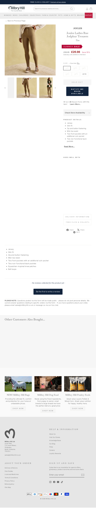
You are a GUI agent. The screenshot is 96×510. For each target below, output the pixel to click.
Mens (15, 15)
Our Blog (52, 444)
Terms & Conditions (11, 477)
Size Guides (9, 471)
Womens (8, 15)
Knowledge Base (55, 440)
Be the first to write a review (48, 291)
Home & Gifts (70, 15)
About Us (52, 434)
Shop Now (18, 408)
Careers (52, 450)
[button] (48, 290)
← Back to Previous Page (15, 21)
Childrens (24, 15)
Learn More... (74, 104)
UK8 (67, 68)
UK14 (67, 74)
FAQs (51, 447)
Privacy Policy (10, 481)
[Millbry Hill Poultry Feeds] (77, 383)
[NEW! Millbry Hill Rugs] (18, 383)
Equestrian (35, 15)
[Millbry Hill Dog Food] (48, 383)
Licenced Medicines (12, 474)
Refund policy (9, 484)
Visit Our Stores (54, 437)
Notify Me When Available (77, 91)
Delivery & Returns (11, 468)
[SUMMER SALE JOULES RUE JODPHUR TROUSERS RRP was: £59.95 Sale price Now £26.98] (66, 184)
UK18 (84, 74)
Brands (80, 15)
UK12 (84, 68)
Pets (60, 15)
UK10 (75, 68)
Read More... (69, 146)
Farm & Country (49, 15)
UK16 (76, 74)
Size (70, 63)
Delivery (66, 54)
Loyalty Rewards (55, 453)
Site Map (8, 487)
